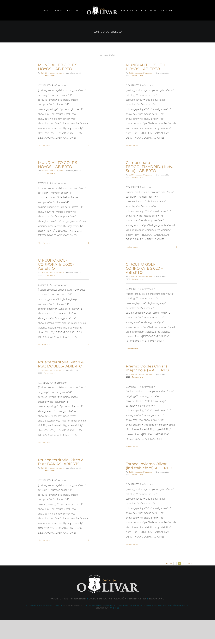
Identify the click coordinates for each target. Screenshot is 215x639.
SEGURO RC (157, 598)
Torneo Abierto (49, 76)
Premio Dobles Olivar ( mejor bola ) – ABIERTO (147, 368)
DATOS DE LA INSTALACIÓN (108, 598)
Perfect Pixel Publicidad (72, 605)
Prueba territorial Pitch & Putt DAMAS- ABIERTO (61, 462)
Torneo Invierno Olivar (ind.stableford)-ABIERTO (149, 466)
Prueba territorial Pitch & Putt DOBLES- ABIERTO (61, 364)
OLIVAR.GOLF (102, 608)
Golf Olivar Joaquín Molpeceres (52, 73)
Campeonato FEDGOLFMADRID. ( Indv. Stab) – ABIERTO (149, 166)
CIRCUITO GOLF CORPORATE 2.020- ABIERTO (56, 264)
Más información (44, 145)
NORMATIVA (137, 598)
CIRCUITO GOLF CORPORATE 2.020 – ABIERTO (144, 268)
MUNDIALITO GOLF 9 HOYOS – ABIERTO (57, 67)
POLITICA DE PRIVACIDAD (68, 598)
